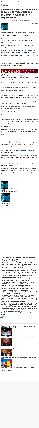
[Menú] (1, 1)
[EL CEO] (19, 1)
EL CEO (17, 370)
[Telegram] (4, 30)
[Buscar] (37, 1)
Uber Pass (26, 180)
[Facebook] (1, 30)
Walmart (29, 180)
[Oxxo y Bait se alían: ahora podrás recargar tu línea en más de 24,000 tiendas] (6, 366)
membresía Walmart (14, 180)
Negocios (3, 207)
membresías (19, 180)
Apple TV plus (8, 180)
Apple (2, 180)
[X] (2, 30)
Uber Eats (23, 180)
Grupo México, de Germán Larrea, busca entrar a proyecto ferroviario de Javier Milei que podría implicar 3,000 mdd (19, 210)
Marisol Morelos (10, 29)
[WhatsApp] (3, 30)
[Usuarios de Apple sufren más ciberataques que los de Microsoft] (11, 311)
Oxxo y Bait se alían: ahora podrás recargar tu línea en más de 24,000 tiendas (18, 367)
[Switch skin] (35, 1)
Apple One (4, 180)
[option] (19, 210)
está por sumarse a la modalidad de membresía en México (17, 150)
